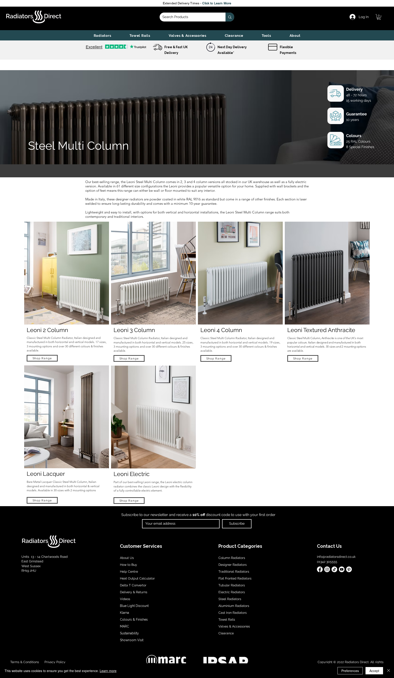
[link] (379, 17)
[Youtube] (342, 569)
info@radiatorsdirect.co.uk (336, 556)
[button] (102, 35)
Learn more (108, 670)
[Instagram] (327, 569)
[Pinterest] (349, 569)
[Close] (388, 670)
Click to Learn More (216, 3)
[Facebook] (320, 569)
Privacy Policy (54, 662)
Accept (374, 670)
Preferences (350, 670)
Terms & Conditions (24, 662)
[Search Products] (230, 17)
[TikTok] (334, 569)
